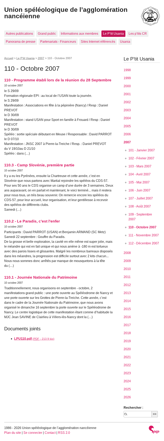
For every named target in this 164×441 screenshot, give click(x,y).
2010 (127, 269)
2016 (127, 317)
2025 (127, 389)
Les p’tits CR (138, 33)
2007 (41, 58)
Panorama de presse (20, 41)
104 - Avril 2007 (139, 174)
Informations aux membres (79, 33)
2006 (127, 134)
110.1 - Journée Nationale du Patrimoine (40, 277)
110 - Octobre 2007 (142, 227)
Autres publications (19, 33)
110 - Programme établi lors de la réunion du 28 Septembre (57, 80)
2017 (127, 325)
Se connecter (32, 432)
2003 (127, 110)
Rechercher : (133, 407)
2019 (127, 341)
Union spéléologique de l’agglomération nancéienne (66, 13)
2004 (127, 118)
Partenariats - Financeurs (58, 41)
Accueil (8, 58)
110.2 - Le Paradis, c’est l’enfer (32, 221)
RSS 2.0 (64, 432)
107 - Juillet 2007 (140, 198)
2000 (127, 86)
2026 (127, 397)
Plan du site (12, 432)
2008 (127, 253)
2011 (127, 277)
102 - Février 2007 (141, 158)
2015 (127, 309)
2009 (127, 261)
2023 (127, 373)
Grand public (47, 33)
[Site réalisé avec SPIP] (154, 430)
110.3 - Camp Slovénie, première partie (39, 165)
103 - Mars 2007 (139, 166)
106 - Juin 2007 (139, 190)
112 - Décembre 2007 (143, 243)
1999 (127, 78)
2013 (127, 293)
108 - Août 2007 (139, 206)
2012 (127, 285)
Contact (50, 432)
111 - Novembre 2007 (143, 235)
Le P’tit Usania (113, 33)
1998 (127, 70)
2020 (127, 349)
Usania (125, 41)
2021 (127, 357)
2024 (127, 381)
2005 (127, 126)
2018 (127, 333)
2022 (127, 365)
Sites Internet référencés (98, 41)
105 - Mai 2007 (139, 182)
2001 (127, 94)
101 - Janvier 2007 (141, 150)
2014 (127, 301)
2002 (127, 102)
